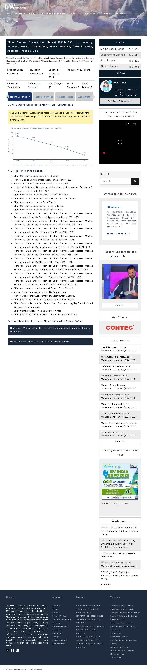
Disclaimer (57, 630)
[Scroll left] (7, 97)
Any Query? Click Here (120, 101)
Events (97, 14)
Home (9, 14)
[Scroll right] (93, 97)
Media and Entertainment (122, 651)
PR (42, 14)
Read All (106, 584)
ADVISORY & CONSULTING (88, 606)
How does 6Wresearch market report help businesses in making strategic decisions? (50, 330)
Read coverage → (110, 233)
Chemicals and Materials (122, 609)
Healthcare (115, 630)
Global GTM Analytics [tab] (89, 97)
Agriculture (115, 657)
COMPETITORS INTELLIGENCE (90, 616)
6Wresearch (18, 669)
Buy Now (120, 73)
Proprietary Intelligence (62, 14)
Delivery (56, 623)
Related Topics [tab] (65, 97)
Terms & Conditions (61, 619)
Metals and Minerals (120, 647)
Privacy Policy (59, 616)
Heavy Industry (117, 619)
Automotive (115, 633)
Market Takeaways (115, 14)
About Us (20, 14)
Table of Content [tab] (43, 97)
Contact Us (12, 22)
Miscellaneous (117, 654)
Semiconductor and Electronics (125, 613)
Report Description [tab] (19, 97)
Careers (56, 613)
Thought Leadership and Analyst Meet (59, 640)
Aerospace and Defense (121, 606)
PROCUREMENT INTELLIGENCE (90, 626)
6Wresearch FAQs (60, 626)
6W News (85, 14)
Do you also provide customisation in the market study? (39, 342)
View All (120, 305)
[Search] (135, 181)
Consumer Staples (119, 637)
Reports (33, 14)
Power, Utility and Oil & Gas (123, 616)
